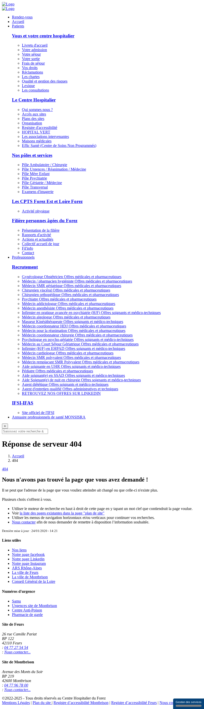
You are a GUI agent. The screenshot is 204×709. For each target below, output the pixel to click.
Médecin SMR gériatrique (71, 286)
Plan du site (42, 703)
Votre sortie (31, 59)
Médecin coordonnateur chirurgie (77, 335)
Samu (16, 601)
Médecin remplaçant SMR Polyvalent (80, 362)
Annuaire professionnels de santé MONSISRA (49, 417)
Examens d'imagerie (37, 192)
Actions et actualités (37, 239)
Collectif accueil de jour (40, 244)
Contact (28, 253)
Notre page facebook (28, 554)
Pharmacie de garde (27, 614)
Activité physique (36, 211)
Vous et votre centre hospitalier (43, 35)
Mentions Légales (16, 703)
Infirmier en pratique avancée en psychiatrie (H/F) (91, 312)
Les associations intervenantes (45, 136)
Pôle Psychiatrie (34, 178)
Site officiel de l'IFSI (38, 412)
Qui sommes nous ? (37, 109)
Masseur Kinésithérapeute (72, 321)
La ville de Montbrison (30, 577)
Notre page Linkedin (28, 559)
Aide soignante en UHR (71, 366)
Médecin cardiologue (67, 353)
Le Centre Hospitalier (34, 99)
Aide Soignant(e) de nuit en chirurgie (81, 380)
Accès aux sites (34, 114)
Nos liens (19, 550)
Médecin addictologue (68, 304)
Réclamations (32, 72)
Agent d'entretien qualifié (70, 389)
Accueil (18, 21)
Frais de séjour (33, 63)
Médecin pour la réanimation (73, 330)
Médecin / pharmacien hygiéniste (77, 281)
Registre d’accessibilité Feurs (134, 703)
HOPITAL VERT (36, 132)
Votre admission (34, 50)
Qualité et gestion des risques (44, 81)
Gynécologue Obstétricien (71, 277)
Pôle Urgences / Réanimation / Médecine (54, 169)
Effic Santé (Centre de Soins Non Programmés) (59, 145)
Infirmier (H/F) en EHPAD (73, 348)
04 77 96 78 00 (16, 685)
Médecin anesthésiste (67, 308)
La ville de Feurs (25, 572)
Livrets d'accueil (35, 45)
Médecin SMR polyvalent (71, 357)
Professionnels (23, 257)
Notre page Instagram (29, 563)
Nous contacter (24, 522)
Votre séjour (31, 54)
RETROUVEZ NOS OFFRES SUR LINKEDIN (61, 393)
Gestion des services (189, 702)
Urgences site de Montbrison (34, 606)
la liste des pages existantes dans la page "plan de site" (62, 513)
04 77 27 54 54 (16, 647)
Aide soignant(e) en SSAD (73, 375)
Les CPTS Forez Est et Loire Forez (47, 201)
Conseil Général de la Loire (33, 581)
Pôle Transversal (35, 187)
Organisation (32, 123)
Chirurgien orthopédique (70, 295)
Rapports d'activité (36, 235)
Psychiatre (59, 299)
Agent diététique (65, 384)
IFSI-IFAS (22, 402)
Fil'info (27, 248)
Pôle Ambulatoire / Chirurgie (44, 165)
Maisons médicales (36, 141)
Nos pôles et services (32, 155)
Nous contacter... (17, 652)
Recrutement (25, 267)
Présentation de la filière (40, 230)
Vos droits (30, 68)
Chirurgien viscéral (66, 290)
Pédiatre (57, 371)
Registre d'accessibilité (39, 127)
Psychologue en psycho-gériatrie (78, 339)
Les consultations (35, 90)
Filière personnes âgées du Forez (44, 220)
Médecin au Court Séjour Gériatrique (80, 344)
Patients (18, 26)
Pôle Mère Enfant (36, 174)
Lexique (28, 86)
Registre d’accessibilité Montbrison (80, 703)
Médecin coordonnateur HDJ (74, 326)
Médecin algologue (66, 317)
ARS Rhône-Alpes (27, 568)
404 (5, 469)
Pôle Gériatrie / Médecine (42, 183)
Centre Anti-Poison (27, 610)
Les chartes (31, 77)
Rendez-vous (22, 17)
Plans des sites (33, 118)
